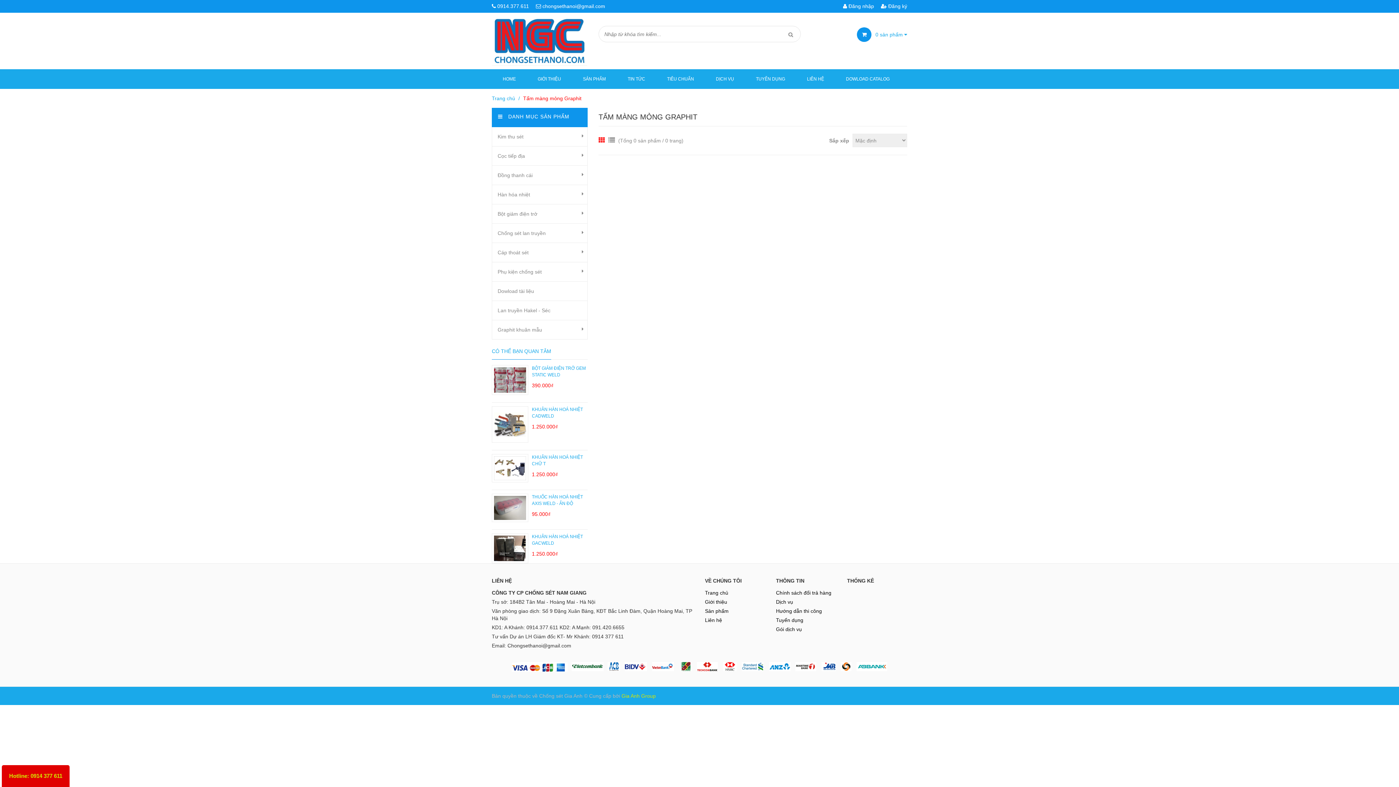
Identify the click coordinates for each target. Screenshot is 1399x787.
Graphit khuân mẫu (520, 330)
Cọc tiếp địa (511, 156)
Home (509, 79)
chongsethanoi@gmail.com (573, 6)
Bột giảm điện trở (517, 214)
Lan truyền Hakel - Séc (524, 310)
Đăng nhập (860, 6)
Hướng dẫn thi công (799, 611)
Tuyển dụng (770, 79)
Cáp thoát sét (513, 252)
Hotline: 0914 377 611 (35, 776)
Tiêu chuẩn (680, 79)
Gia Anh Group (639, 696)
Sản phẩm (717, 611)
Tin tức (636, 79)
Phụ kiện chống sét (520, 272)
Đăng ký (897, 6)
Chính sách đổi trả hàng (803, 593)
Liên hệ (815, 79)
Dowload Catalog (868, 79)
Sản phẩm (594, 79)
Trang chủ (503, 98)
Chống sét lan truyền (522, 233)
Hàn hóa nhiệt (514, 194)
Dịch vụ (725, 79)
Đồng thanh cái (515, 175)
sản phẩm (889, 35)
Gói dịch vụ (789, 629)
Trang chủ (716, 593)
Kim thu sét (511, 137)
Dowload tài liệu (516, 291)
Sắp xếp (839, 141)
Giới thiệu (549, 79)
